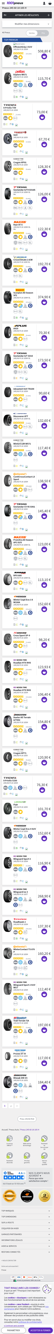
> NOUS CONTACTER (8, 1260)
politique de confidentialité (30, 1322)
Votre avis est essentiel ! (9, 1266)
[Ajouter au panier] (44, 56)
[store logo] (15, 3)
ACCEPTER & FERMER (40, 1330)
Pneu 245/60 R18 (27, 1119)
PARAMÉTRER (13, 1330)
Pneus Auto (14, 1129)
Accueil (5, 1129)
